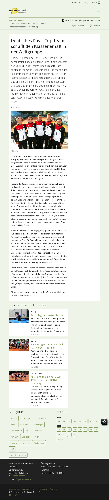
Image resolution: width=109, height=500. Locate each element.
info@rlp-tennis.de (22, 479)
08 (59, 421)
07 (64, 421)
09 (75, 429)
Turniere (25, 443)
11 (64, 429)
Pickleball (24, 424)
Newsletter (76, 2)
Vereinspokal (27, 418)
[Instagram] (16, 495)
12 (59, 429)
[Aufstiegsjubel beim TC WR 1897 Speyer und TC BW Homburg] (19, 376)
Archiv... (61, 440)
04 (80, 421)
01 (96, 421)
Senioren (26, 436)
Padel (13, 424)
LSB (12, 449)
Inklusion (42, 418)
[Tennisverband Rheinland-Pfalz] (17, 11)
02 (91, 421)
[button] (86, 2)
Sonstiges (38, 424)
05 (75, 421)
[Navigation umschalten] (98, 11)
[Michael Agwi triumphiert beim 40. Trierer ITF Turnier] (19, 344)
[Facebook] (10, 495)
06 (69, 421)
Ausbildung (39, 443)
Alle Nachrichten (18, 455)
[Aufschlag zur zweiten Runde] (19, 315)
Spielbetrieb (16, 430)
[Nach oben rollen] (103, 495)
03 (85, 421)
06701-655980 (19, 476)
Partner (14, 436)
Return (14, 418)
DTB (28, 430)
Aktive (37, 436)
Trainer (38, 430)
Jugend (14, 443)
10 (69, 429)
